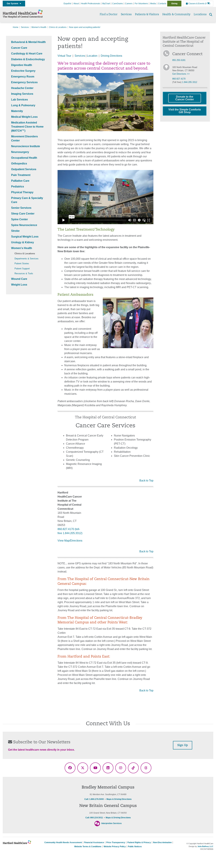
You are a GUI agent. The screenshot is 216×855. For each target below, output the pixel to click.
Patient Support (22, 268)
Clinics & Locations (57, 27)
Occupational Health (24, 157)
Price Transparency (115, 842)
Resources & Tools (24, 273)
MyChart (106, 3)
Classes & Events (196, 3)
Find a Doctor (108, 14)
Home (15, 27)
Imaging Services (22, 93)
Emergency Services (24, 82)
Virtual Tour (65, 55)
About (76, 3)
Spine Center (19, 219)
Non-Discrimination (162, 842)
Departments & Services (26, 258)
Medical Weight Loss (24, 116)
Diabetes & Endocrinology (28, 59)
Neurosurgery (20, 152)
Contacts (162, 3)
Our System (13, 3)
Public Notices (135, 846)
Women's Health (38, 27)
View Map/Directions (70, 540)
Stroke (15, 230)
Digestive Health (21, 65)
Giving (174, 3)
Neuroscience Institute (25, 146)
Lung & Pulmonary (23, 105)
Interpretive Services (111, 823)
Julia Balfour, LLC (205, 846)
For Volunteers (141, 3)
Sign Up (182, 745)
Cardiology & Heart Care (26, 53)
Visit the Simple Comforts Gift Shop (184, 111)
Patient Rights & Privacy (139, 842)
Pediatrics (17, 186)
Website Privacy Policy (115, 846)
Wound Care (19, 278)
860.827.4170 (178, 78)
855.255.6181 (178, 60)
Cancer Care (19, 47)
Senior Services (21, 207)
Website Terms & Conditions (87, 846)
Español (67, 3)
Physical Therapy (22, 192)
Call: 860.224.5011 (94, 817)
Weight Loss (19, 284)
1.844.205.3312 (189, 82)
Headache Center (22, 88)
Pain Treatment (20, 175)
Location (92, 55)
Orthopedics (19, 163)
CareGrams (117, 3)
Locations (200, 14)
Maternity (17, 111)
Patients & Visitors (147, 14)
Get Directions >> (181, 74)
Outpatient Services (23, 169)
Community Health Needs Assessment (63, 842)
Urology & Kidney (22, 242)
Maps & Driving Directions (119, 799)
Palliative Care (20, 180)
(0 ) (207, 3)
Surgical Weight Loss (24, 236)
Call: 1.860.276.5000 (94, 799)
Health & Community (176, 14)
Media (153, 3)
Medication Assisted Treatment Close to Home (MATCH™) (27, 126)
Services (126, 14)
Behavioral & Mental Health (28, 42)
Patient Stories (22, 263)
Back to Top (146, 480)
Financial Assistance (94, 842)
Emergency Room (22, 76)
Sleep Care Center (22, 213)
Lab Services (19, 99)
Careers (128, 3)
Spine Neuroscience (24, 225)
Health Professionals (90, 3)
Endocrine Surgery (23, 70)
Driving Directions (111, 55)
